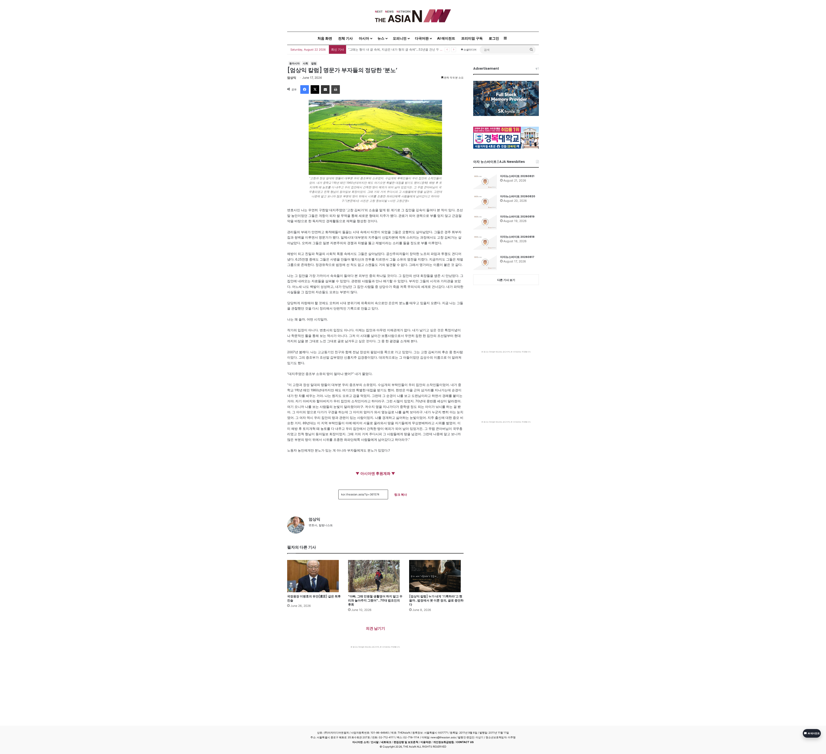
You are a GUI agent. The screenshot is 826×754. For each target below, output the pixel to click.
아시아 (364, 38)
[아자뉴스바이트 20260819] (485, 222)
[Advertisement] (375, 680)
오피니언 (400, 38)
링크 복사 (400, 494)
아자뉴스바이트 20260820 (517, 196)
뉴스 (381, 38)
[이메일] (325, 89)
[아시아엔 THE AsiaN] (413, 16)
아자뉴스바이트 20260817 (517, 257)
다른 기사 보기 (506, 280)
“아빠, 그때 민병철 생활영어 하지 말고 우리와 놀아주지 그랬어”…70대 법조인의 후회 (375, 600)
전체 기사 (345, 38)
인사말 (375, 742)
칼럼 (313, 63)
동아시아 (294, 63)
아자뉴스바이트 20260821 (517, 176)
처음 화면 (324, 38)
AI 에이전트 (446, 38)
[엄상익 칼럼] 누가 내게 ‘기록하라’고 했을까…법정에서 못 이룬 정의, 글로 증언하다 (436, 600)
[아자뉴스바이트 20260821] (485, 181)
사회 (305, 63)
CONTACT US (465, 742)
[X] (315, 89)
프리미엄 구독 (472, 38)
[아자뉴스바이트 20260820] (485, 201)
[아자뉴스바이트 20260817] (485, 262)
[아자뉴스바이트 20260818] (485, 242)
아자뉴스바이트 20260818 (517, 237)
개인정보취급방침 (443, 742)
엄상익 (291, 77)
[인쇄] (335, 89)
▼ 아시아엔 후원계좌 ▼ (375, 473)
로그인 (494, 38)
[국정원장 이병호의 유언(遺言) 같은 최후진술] (314, 576)
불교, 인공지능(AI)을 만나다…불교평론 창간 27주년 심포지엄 (389, 49)
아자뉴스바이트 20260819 (517, 216)
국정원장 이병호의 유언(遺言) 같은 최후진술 (314, 598)
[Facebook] (304, 89)
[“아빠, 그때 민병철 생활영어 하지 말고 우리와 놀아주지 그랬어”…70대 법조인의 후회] (375, 576)
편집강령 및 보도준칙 (406, 742)
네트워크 (386, 742)
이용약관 (426, 742)
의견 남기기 (375, 628)
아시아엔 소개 (360, 742)
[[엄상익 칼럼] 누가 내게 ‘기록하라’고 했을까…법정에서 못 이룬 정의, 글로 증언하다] (436, 576)
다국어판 (422, 38)
